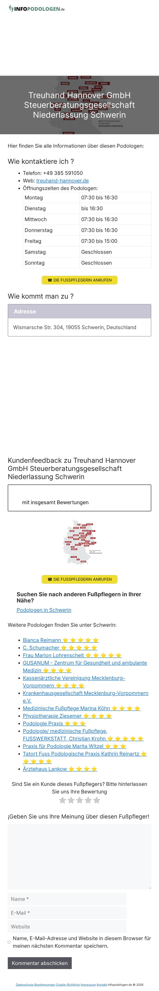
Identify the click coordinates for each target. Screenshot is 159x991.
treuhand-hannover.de (62, 181)
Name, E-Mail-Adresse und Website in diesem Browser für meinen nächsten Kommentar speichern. (82, 942)
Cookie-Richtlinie (68, 985)
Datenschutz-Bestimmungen (35, 985)
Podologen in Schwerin (44, 610)
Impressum (88, 985)
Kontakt (102, 985)
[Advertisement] (79, 46)
